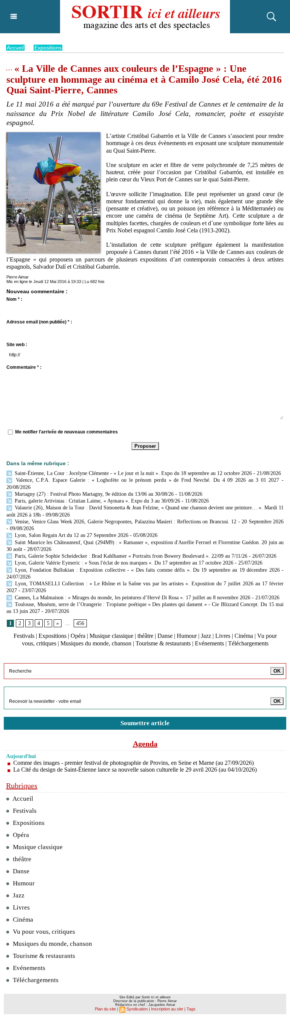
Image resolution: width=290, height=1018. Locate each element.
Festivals (24, 636)
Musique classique (111, 636)
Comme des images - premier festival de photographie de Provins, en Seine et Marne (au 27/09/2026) (133, 763)
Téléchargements (248, 643)
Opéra (78, 636)
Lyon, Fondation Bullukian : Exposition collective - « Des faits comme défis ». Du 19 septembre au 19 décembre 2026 (146, 570)
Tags (191, 1009)
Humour (187, 636)
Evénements (209, 643)
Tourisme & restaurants (163, 643)
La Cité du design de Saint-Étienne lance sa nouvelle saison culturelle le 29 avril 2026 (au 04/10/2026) (135, 769)
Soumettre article (145, 723)
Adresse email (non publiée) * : (39, 322)
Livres (222, 636)
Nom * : (14, 299)
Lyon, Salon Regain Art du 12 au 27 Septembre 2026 (70, 535)
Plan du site (105, 1009)
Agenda (145, 744)
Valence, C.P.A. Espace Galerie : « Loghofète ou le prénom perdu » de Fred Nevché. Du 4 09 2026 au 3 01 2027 (146, 480)
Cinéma (243, 636)
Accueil (15, 48)
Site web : (16, 344)
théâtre (145, 636)
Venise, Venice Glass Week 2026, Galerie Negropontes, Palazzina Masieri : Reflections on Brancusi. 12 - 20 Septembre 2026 (148, 521)
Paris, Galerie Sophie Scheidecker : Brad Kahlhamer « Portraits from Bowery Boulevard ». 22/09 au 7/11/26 (130, 556)
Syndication (137, 1009)
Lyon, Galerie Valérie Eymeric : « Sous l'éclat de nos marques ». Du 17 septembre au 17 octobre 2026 (123, 563)
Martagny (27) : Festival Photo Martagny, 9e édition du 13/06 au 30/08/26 (93, 494)
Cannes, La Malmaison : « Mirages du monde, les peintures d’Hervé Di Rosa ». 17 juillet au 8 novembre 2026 (131, 597)
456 (80, 623)
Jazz (206, 636)
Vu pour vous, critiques (43, 931)
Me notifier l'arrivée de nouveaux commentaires (66, 432)
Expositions (48, 48)
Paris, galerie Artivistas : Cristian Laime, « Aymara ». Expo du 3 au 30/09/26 (96, 501)
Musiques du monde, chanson (95, 643)
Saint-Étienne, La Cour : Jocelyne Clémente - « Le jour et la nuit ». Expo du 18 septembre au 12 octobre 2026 (132, 473)
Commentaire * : (24, 367)
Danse (165, 636)
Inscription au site (167, 1009)
